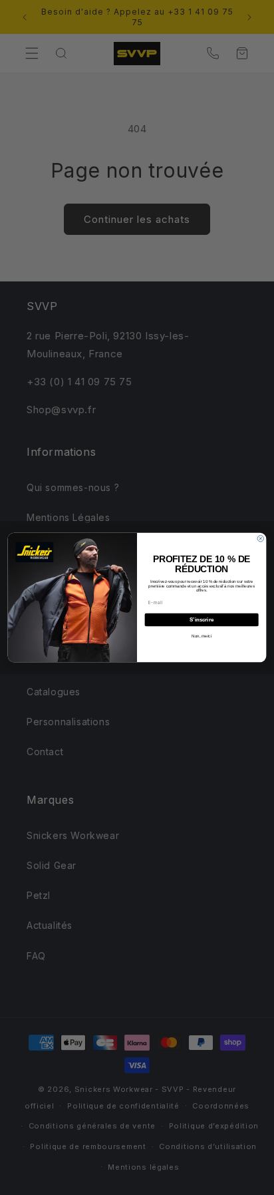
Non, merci (201, 636)
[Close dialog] (260, 539)
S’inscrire (201, 620)
